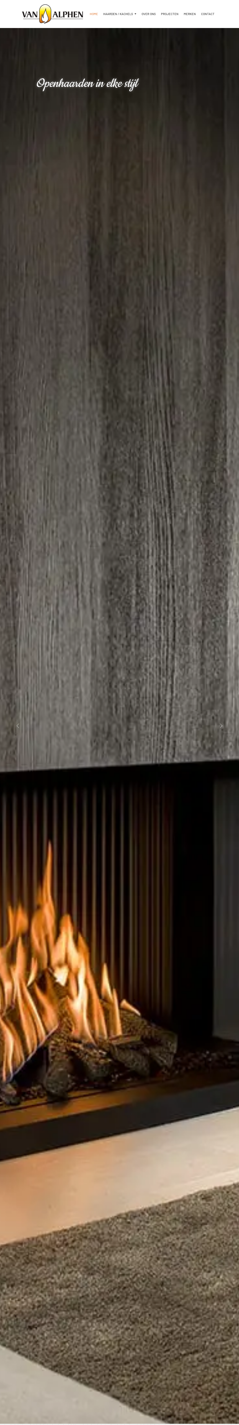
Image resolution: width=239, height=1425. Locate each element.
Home (94, 14)
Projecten (169, 14)
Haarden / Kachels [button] (118, 14)
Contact (208, 14)
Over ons (149, 14)
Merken (190, 14)
